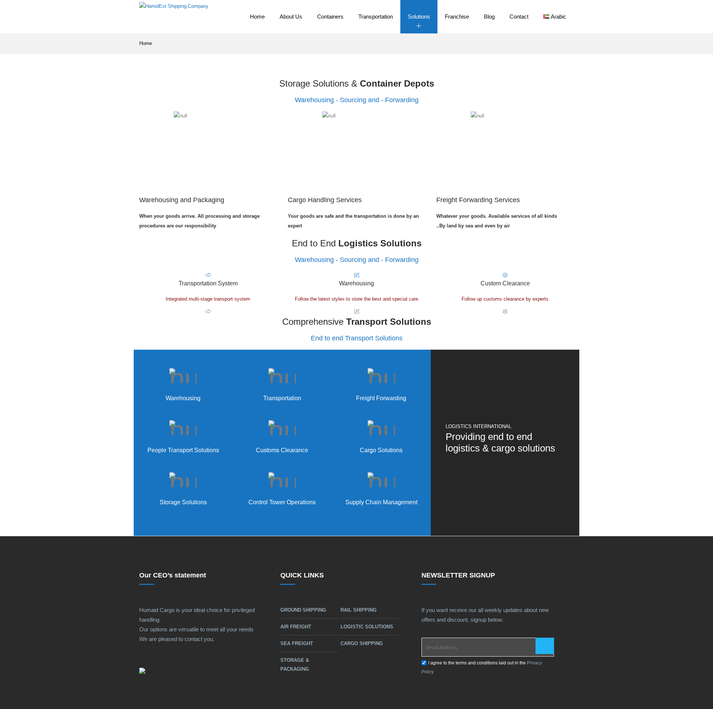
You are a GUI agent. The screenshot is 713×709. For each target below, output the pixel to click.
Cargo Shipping (362, 643)
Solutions (419, 16)
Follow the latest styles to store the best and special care (356, 299)
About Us (291, 16)
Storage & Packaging (294, 664)
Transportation (375, 16)
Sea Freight (296, 643)
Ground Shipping (303, 610)
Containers (330, 16)
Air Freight (295, 626)
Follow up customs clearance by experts (505, 299)
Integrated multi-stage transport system (208, 299)
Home (257, 16)
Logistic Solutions (367, 626)
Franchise (457, 16)
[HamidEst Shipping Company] (173, 17)
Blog (489, 16)
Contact (518, 16)
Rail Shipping (359, 610)
